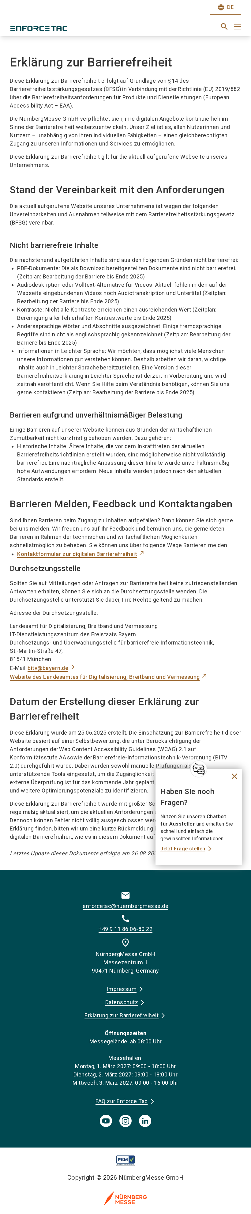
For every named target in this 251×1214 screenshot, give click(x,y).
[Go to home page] (65, 29)
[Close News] (198, 768)
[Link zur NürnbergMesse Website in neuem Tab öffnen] (125, 1198)
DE (225, 7)
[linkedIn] (145, 1121)
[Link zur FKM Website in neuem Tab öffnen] (125, 1160)
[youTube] (106, 1121)
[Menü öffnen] (237, 26)
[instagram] (125, 1121)
